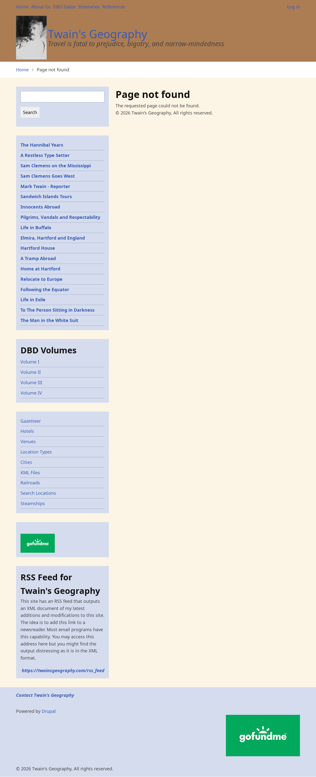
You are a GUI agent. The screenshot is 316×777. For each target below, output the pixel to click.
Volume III (31, 382)
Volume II (30, 372)
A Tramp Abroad (38, 258)
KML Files (30, 472)
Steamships (32, 503)
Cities (26, 462)
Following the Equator (44, 289)
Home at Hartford (40, 269)
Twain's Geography (97, 33)
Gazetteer (30, 421)
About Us (41, 7)
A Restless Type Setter (45, 155)
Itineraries (89, 7)
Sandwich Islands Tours (46, 196)
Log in (293, 7)
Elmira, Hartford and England (52, 238)
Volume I (29, 362)
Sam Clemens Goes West (47, 176)
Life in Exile (32, 300)
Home (22, 7)
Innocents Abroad (40, 207)
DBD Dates (64, 7)
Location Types (36, 452)
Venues (28, 441)
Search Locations (38, 493)
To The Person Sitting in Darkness (57, 310)
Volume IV (31, 393)
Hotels (27, 431)
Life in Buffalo (35, 227)
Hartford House (37, 248)
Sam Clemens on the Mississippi (55, 166)
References (113, 7)
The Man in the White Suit (49, 320)
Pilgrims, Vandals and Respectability (60, 217)
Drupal (49, 711)
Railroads (30, 483)
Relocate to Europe (41, 279)
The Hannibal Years (41, 145)
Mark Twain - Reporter (45, 186)
